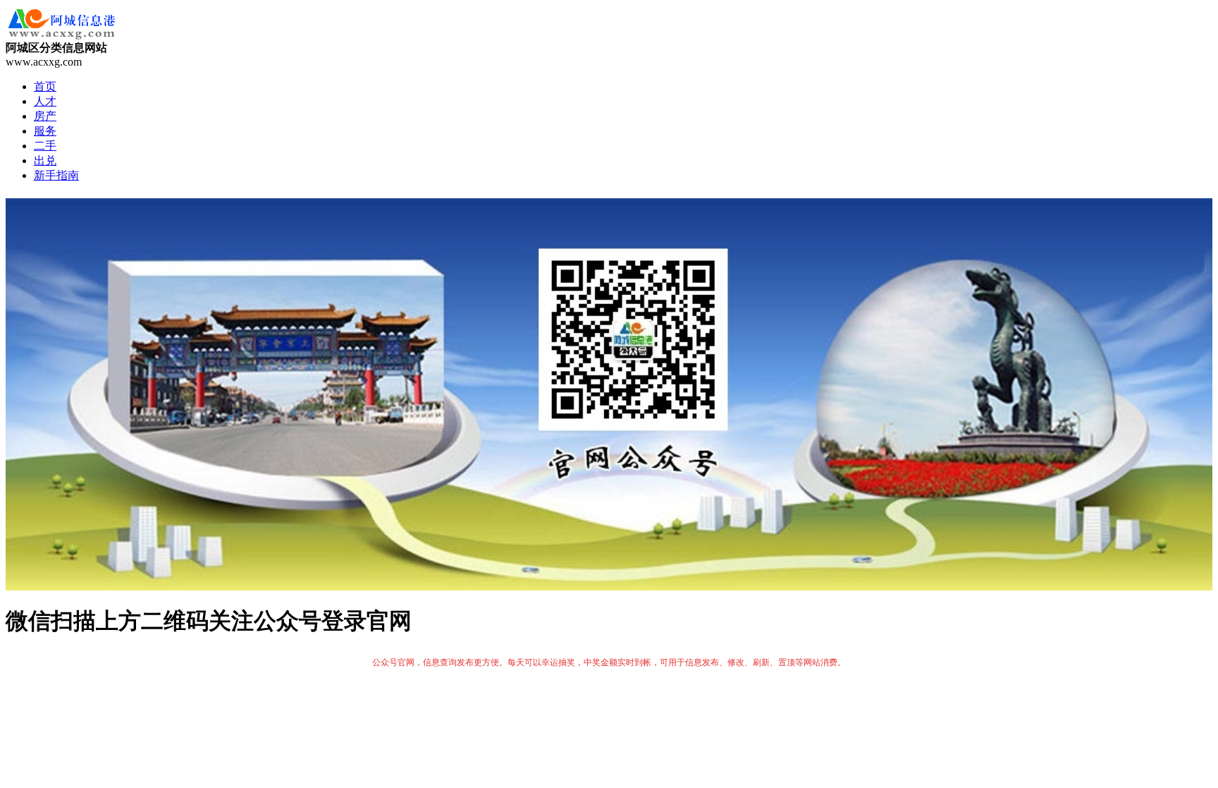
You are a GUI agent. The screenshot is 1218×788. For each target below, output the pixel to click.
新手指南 (56, 175)
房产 (45, 116)
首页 (45, 86)
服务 (45, 131)
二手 (45, 146)
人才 (45, 101)
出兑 (45, 160)
